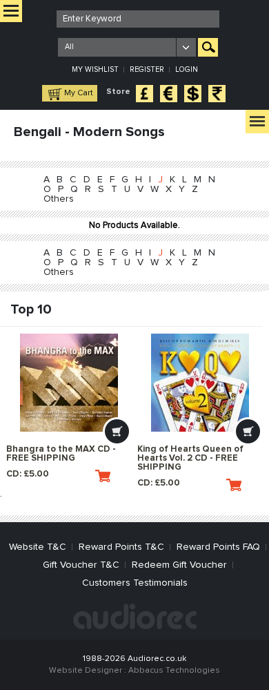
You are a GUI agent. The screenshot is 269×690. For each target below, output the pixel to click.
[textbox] (138, 19)
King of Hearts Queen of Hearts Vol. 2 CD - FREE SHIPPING (190, 458)
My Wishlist (95, 69)
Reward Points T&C (121, 547)
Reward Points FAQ (218, 547)
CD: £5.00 (27, 474)
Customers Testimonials (135, 583)
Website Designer (85, 671)
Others (58, 199)
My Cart (78, 93)
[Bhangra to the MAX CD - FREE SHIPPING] (68, 383)
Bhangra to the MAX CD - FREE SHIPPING (61, 454)
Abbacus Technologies (174, 671)
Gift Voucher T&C (81, 565)
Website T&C (37, 547)
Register (147, 69)
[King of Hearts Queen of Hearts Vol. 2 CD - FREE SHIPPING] (199, 383)
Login (186, 69)
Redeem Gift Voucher (179, 565)
